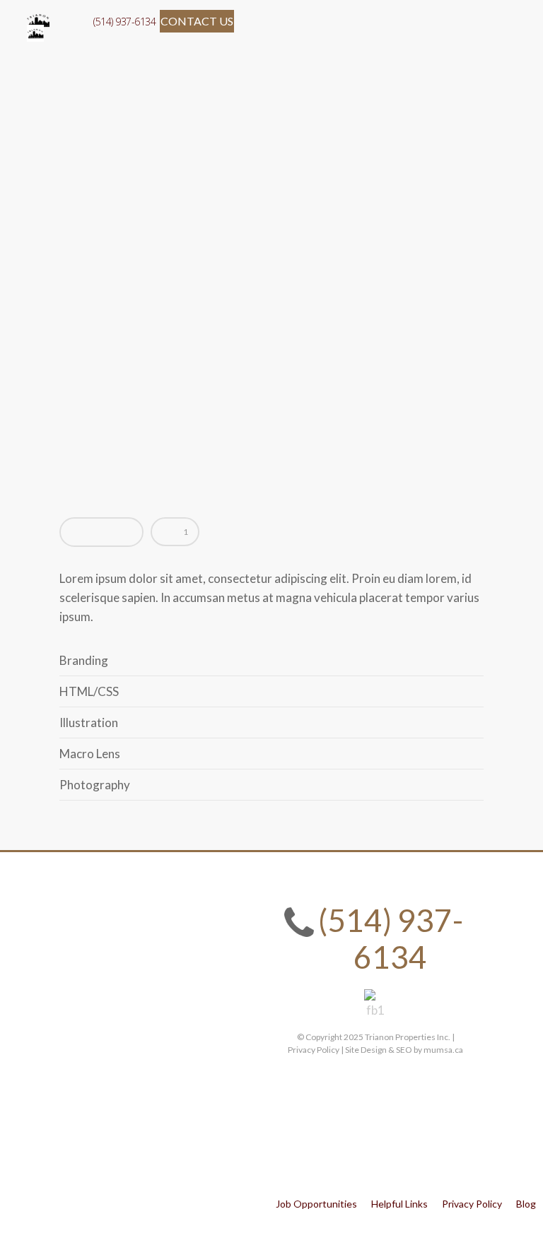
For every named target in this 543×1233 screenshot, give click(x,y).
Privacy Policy (472, 1204)
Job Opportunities (316, 1204)
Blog (526, 1204)
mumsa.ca (443, 1049)
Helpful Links (399, 1204)
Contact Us (196, 21)
